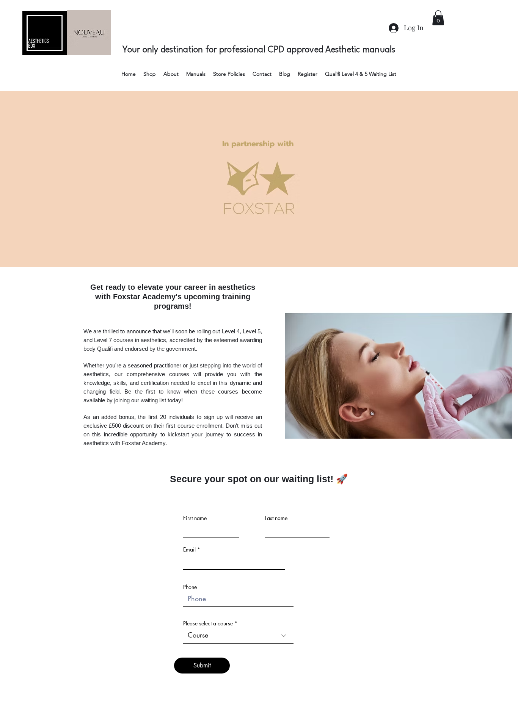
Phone (190, 587)
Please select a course (208, 623)
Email (189, 549)
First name (195, 518)
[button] (438, 17)
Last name (276, 518)
